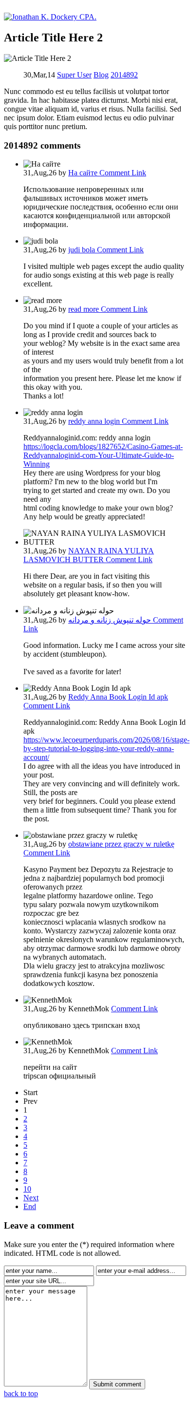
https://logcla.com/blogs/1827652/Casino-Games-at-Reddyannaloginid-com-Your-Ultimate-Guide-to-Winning (103, 455)
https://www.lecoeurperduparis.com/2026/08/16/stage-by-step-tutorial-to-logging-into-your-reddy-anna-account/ (106, 748)
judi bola (82, 250)
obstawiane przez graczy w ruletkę (121, 844)
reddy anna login (95, 421)
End (29, 1206)
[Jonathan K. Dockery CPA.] (50, 17)
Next (30, 1198)
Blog (101, 75)
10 (27, 1189)
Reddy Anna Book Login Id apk (118, 697)
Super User (74, 75)
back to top (21, 1393)
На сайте (83, 173)
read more (84, 309)
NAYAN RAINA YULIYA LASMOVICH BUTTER (88, 555)
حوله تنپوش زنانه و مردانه (110, 620)
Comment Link (122, 173)
